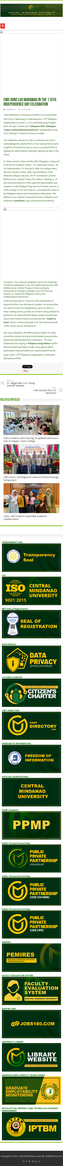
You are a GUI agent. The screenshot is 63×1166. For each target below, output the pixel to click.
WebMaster (11, 109)
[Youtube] (36, 1161)
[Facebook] (26, 1161)
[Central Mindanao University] (31, 10)
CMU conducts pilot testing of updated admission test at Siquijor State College (31, 440)
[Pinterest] (33, 1161)
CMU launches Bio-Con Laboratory (44, 390)
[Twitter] (29, 1161)
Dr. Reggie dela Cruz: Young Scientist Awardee (21, 383)
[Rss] (23, 1161)
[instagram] (39, 1161)
